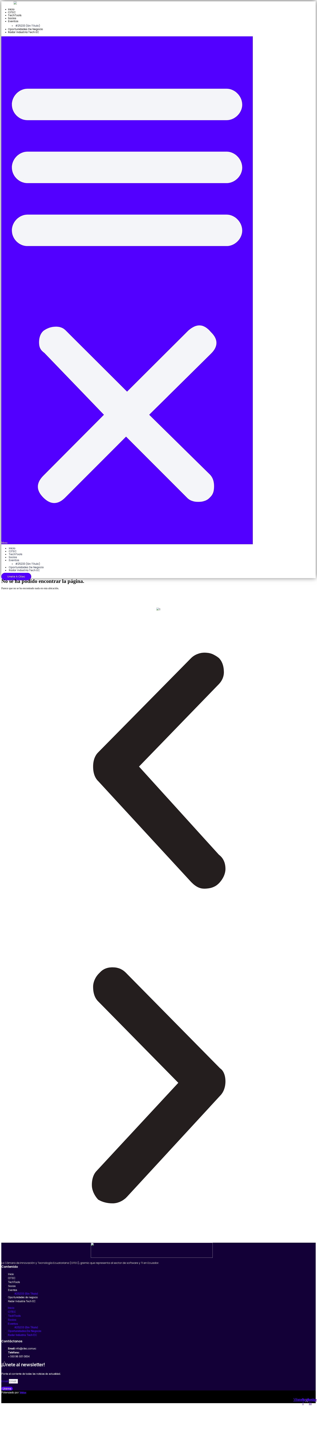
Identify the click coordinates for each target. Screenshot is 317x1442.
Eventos (13, 21)
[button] (127, 290)
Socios (12, 18)
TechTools (14, 15)
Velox (22, 1392)
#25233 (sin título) (27, 26)
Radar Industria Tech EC (23, 32)
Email (5, 1381)
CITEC (12, 12)
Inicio (11, 9)
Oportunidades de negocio (25, 29)
